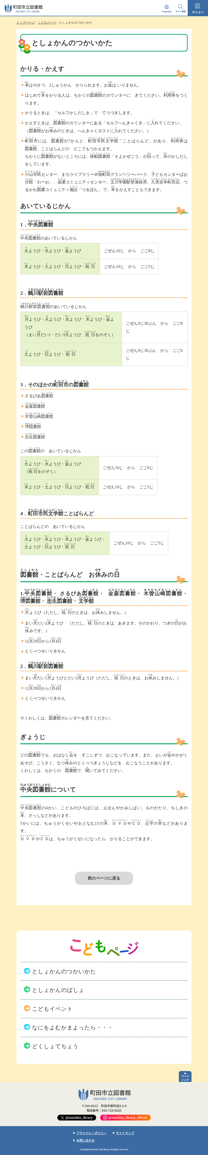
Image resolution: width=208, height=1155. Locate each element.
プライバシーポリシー (91, 1133)
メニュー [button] (198, 12)
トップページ (25, 22)
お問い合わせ (85, 1140)
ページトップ (185, 1078)
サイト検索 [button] (181, 11)
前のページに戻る (104, 878)
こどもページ (47, 22)
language (166, 11)
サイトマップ (125, 1133)
